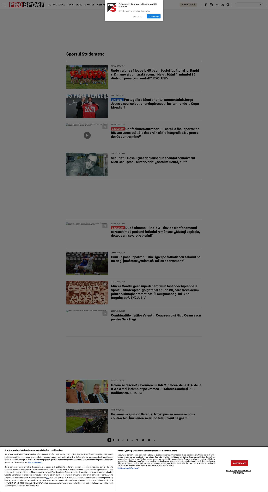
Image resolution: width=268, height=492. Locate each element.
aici (47, 478)
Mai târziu (137, 16)
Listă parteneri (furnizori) (128, 468)
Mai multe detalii (35, 462)
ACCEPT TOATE (239, 463)
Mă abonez (154, 16)
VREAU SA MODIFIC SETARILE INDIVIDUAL (238, 472)
